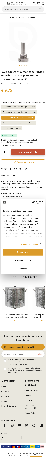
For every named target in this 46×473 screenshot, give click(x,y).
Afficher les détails (29, 244)
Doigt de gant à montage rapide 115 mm (18, 123)
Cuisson (21, 17)
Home (12, 17)
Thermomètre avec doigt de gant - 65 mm (19, 107)
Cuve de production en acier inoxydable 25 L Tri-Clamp (15, 315)
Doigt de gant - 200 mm (12, 128)
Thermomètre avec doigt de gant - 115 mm (19, 112)
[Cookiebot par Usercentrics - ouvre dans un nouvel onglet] (32, 202)
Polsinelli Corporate (9, 406)
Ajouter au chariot (28, 151)
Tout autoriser (23, 252)
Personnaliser (21, 260)
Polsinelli (30, 84)
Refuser (23, 269)
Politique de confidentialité (30, 406)
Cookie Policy (30, 413)
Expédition (28, 395)
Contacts (5, 396)
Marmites (31, 17)
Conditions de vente (32, 390)
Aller (40, 354)
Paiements (28, 400)
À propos (5, 391)
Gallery (4, 401)
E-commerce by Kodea (36, 456)
